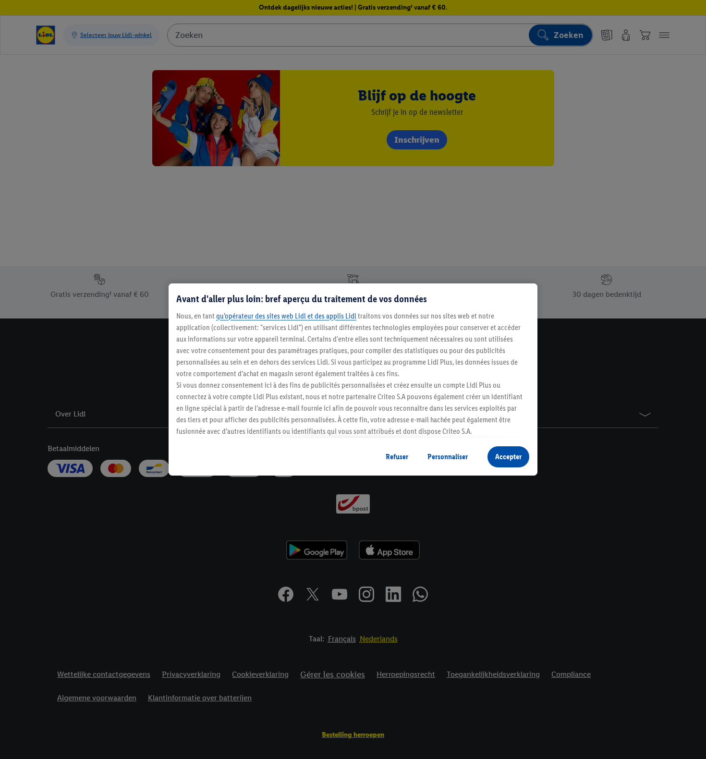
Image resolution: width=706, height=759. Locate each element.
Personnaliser (447, 456)
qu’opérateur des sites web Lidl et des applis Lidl (286, 315)
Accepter (508, 456)
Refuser (397, 456)
